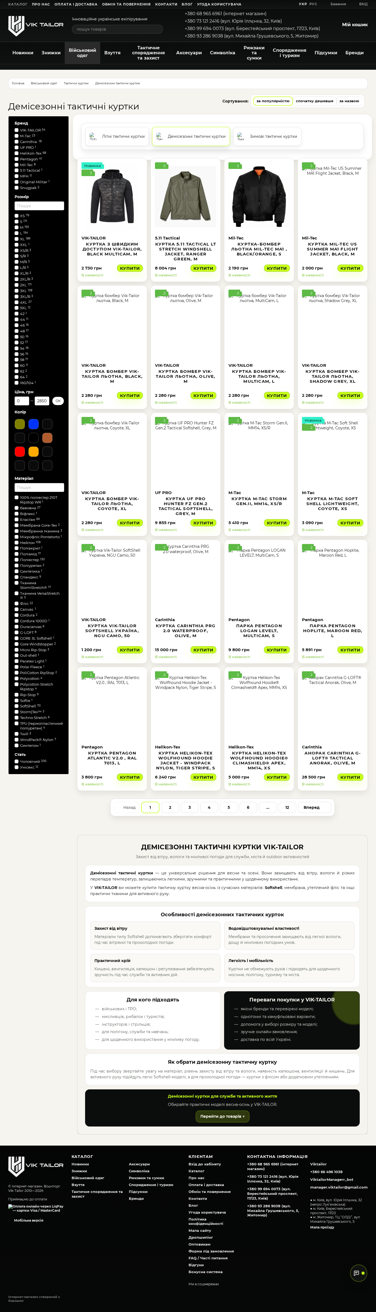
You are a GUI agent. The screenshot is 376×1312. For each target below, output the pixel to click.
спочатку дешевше (314, 101)
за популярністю (273, 101)
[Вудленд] (47, 451)
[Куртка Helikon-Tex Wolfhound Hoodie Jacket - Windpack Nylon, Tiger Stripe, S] (185, 705)
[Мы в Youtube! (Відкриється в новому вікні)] (270, 4)
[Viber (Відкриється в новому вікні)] (290, 4)
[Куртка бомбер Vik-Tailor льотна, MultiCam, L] (259, 324)
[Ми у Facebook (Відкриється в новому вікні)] (263, 4)
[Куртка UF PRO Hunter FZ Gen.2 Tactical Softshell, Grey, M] (185, 451)
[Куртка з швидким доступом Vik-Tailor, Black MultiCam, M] (112, 196)
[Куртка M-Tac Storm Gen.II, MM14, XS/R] (259, 451)
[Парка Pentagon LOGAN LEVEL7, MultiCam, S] (259, 578)
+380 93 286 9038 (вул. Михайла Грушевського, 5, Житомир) (251, 36)
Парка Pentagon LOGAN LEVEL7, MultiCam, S (259, 630)
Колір (20, 412)
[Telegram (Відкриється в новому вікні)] (283, 4)
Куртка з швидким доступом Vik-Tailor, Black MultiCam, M (112, 249)
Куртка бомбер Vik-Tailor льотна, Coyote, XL (112, 503)
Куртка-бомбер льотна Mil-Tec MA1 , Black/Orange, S (259, 249)
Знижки (51, 52)
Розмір (22, 197)
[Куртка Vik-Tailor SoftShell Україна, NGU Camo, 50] (112, 578)
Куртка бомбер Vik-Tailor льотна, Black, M (112, 376)
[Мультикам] (20, 465)
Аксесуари (189, 52)
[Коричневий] (47, 438)
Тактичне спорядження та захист (148, 53)
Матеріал (24, 478)
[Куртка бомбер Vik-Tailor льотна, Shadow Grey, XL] (332, 324)
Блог (187, 4)
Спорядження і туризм (289, 53)
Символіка (222, 52)
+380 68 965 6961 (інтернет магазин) (225, 13)
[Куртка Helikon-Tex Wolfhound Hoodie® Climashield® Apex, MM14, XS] (259, 705)
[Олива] (20, 424)
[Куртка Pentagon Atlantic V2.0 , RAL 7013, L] (112, 705)
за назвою (349, 101)
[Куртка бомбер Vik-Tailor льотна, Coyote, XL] (112, 451)
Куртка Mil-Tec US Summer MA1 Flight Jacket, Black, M (332, 249)
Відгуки (196, 1265)
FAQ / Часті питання (208, 1258)
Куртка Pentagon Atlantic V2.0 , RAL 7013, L (112, 758)
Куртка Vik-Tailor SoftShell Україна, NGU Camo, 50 (112, 630)
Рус (313, 4)
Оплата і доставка (76, 4)
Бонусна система (206, 1272)
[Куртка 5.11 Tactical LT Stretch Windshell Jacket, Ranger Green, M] (185, 196)
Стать (20, 754)
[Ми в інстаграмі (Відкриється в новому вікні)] (277, 4)
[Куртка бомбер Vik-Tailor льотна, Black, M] (112, 324)
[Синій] (33, 424)
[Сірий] (20, 438)
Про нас (41, 4)
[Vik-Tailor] (35, 1165)
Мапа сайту (200, 1230)
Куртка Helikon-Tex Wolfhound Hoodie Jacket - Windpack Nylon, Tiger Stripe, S (185, 760)
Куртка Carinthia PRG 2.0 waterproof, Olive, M (186, 630)
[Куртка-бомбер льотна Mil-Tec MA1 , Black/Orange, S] (259, 196)
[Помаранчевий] (33, 451)
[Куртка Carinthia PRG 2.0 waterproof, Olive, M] (185, 578)
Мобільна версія (28, 1220)
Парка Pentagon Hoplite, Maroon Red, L (333, 630)
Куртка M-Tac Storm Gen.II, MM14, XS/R (259, 501)
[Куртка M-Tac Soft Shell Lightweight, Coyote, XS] (332, 451)
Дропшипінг (201, 1237)
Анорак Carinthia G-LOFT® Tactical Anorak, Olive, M (332, 758)
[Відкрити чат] (358, 1273)
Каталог (18, 4)
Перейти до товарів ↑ (222, 1116)
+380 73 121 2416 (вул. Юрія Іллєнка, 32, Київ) (233, 21)
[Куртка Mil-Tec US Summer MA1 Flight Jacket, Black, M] (332, 196)
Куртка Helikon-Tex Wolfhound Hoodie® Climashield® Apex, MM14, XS (259, 760)
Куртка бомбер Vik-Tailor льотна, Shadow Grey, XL (333, 376)
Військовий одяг (82, 53)
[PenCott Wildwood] (33, 465)
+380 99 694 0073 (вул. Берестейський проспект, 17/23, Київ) (252, 28)
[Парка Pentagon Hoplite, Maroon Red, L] (332, 578)
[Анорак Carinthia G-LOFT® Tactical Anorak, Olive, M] (332, 705)
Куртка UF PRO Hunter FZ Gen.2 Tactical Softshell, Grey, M (186, 506)
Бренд (21, 123)
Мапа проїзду (322, 1227)
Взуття (112, 52)
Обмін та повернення (126, 4)
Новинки (22, 52)
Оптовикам (200, 1244)
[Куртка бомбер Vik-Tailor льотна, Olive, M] (185, 324)
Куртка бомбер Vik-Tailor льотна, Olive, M (185, 376)
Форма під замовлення (211, 1251)
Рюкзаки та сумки (254, 53)
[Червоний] (20, 451)
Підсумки (326, 52)
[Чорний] (33, 438)
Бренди (354, 52)
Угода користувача (219, 4)
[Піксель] (47, 465)
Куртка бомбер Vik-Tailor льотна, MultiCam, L (259, 376)
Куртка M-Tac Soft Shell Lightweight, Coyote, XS (332, 503)
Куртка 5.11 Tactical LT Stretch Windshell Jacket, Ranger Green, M (185, 251)
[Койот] (47, 424)
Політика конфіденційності (206, 1221)
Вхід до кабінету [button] (205, 1164)
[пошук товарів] (158, 29)
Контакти (166, 4)
